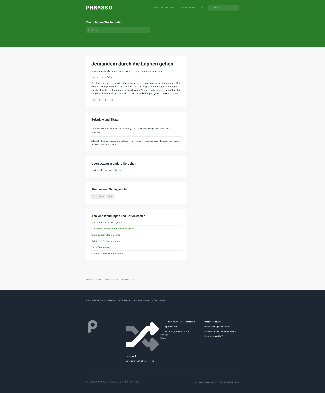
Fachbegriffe (188, 7)
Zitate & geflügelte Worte (177, 331)
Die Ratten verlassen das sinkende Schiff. (112, 228)
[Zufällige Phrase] (143, 336)
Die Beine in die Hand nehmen (107, 253)
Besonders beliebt (212, 321)
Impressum (200, 382)
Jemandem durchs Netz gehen (106, 222)
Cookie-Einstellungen (229, 382)
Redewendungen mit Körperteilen (220, 331)
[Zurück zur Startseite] (99, 8)
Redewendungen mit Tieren (217, 326)
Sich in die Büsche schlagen (105, 241)
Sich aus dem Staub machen (105, 234)
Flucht (110, 196)
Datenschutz (212, 382)
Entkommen (98, 196)
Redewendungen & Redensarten (180, 321)
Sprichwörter (171, 326)
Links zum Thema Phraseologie (140, 360)
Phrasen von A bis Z (165, 7)
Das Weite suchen (100, 247)
